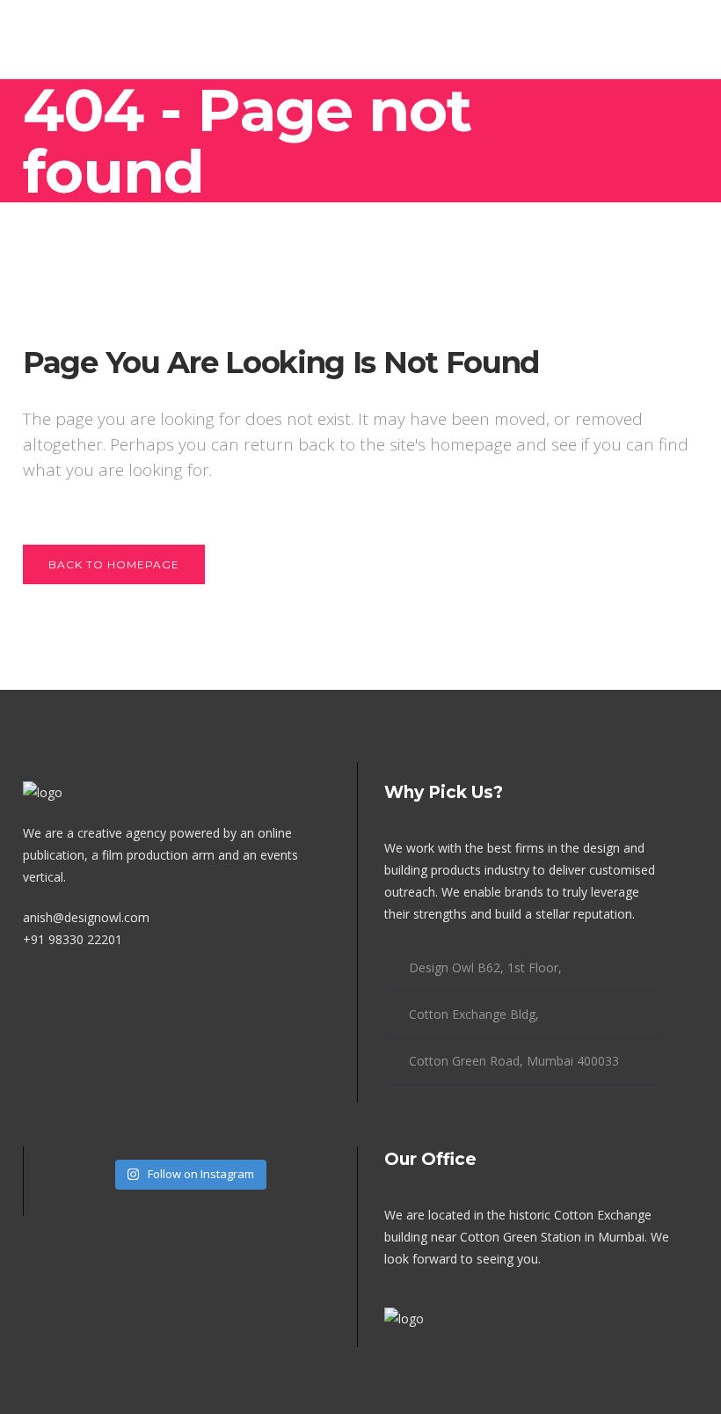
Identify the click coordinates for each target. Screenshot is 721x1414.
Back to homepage (113, 564)
